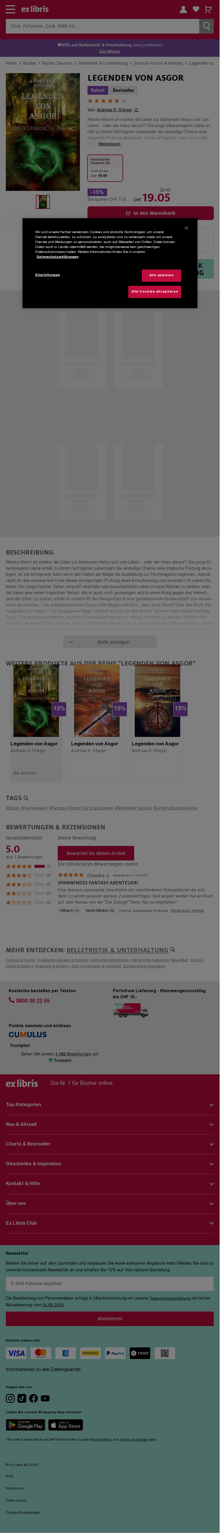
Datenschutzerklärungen (57, 257)
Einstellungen (47, 275)
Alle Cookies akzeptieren (155, 291)
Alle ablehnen (161, 275)
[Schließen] (186, 228)
